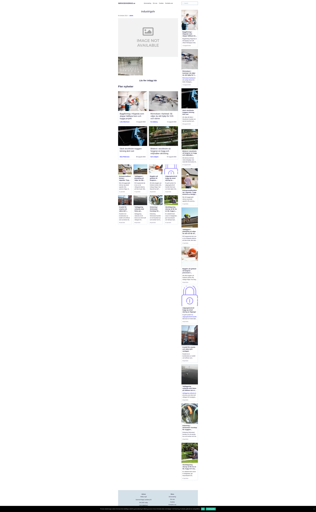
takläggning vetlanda (188, 393)
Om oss (155, 3)
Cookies (161, 3)
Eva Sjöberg (154, 122)
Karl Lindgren (154, 157)
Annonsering (147, 3)
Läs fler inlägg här (148, 80)
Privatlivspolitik (211, 509)
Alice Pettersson (124, 157)
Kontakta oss (169, 3)
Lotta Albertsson (125, 122)
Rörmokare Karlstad (188, 78)
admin (131, 15)
